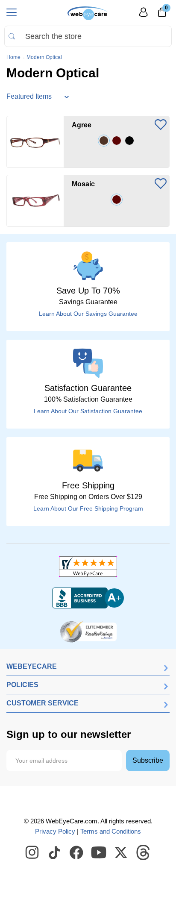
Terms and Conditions (110, 831)
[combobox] (88, 36)
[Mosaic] (35, 200)
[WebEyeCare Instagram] (32, 853)
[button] (161, 125)
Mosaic (83, 184)
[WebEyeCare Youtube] (99, 853)
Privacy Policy (55, 831)
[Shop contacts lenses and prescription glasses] (87, 13)
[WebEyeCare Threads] (143, 853)
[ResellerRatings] (88, 631)
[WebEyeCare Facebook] (77, 853)
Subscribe (147, 760)
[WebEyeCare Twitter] (121, 853)
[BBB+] (88, 598)
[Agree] (35, 141)
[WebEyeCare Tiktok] (54, 853)
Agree (81, 125)
